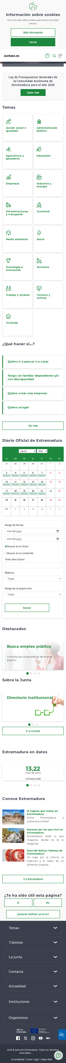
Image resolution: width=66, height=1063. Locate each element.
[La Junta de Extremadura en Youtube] (40, 1038)
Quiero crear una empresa (27, 393)
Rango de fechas (14, 525)
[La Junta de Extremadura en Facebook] (18, 1038)
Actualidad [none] (17, 986)
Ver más (33, 425)
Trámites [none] (16, 942)
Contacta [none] (16, 971)
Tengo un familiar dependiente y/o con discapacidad (33, 377)
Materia (9, 572)
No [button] (47, 902)
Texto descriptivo (15, 559)
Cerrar (33, 42)
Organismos (18, 1017)
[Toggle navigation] (23, 55)
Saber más (33, 92)
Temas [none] (14, 927)
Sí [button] (18, 902)
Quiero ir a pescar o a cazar (28, 361)
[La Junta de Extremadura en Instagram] (33, 1038)
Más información (33, 32)
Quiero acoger (18, 407)
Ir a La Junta (33, 731)
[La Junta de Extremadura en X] (25, 1038)
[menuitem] (18, 1059)
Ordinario (7, 475)
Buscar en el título (17, 546)
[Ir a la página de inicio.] (10, 55)
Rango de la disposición (18, 588)
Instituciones (19, 1001)
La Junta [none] (15, 957)
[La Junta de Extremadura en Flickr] (48, 1038)
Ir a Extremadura (33, 879)
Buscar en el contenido (20, 553)
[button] (47, 55)
